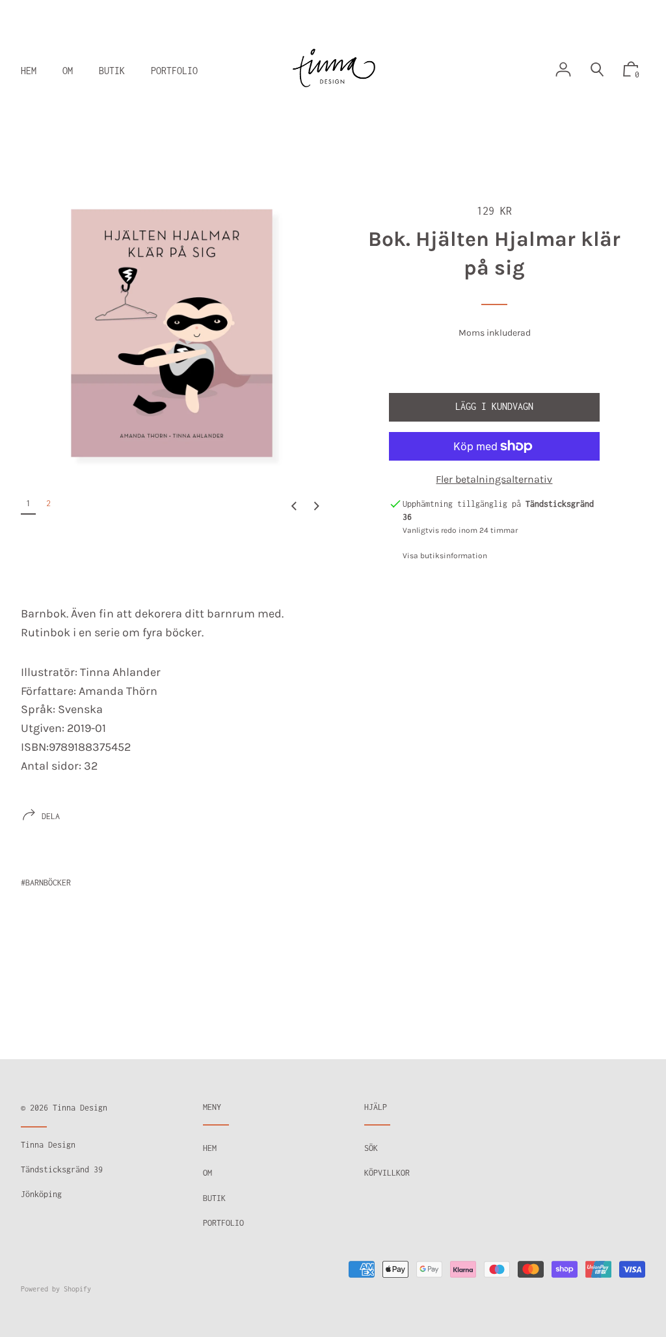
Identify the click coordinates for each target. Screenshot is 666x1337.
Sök (371, 1148)
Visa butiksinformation (445, 555)
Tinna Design (80, 1108)
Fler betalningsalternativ (494, 479)
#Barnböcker (46, 882)
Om (207, 1173)
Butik (214, 1198)
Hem (210, 1148)
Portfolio (223, 1223)
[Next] (317, 506)
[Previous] (294, 506)
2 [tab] (48, 503)
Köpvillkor (387, 1173)
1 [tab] (28, 503)
